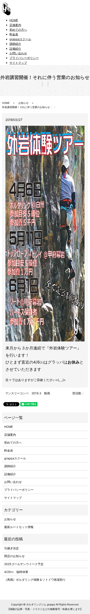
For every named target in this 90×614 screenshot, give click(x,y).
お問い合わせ (18, 53)
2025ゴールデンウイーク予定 (24, 564)
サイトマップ (18, 62)
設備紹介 (15, 48)
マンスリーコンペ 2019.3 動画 (27, 393)
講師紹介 (15, 43)
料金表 (13, 34)
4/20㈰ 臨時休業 (16, 572)
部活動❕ (78, 393)
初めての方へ (18, 29)
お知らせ (23, 102)
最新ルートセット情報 (18, 527)
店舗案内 (15, 25)
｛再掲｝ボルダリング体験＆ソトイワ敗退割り (36, 579)
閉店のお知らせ (14, 556)
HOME (13, 20)
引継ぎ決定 (11, 548)
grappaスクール (20, 39)
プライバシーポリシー (24, 58)
